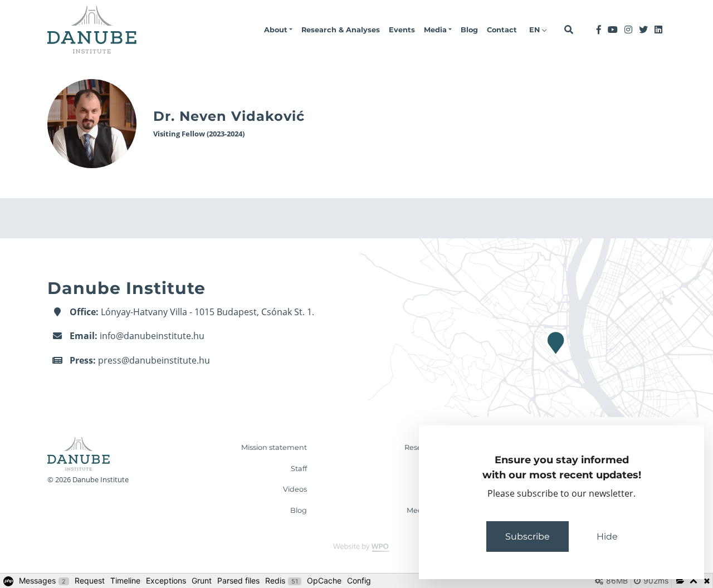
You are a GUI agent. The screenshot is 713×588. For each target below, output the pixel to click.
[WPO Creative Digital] (356, 547)
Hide (607, 536)
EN (535, 30)
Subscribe (527, 536)
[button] (278, 30)
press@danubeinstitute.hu (154, 360)
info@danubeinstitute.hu (152, 336)
